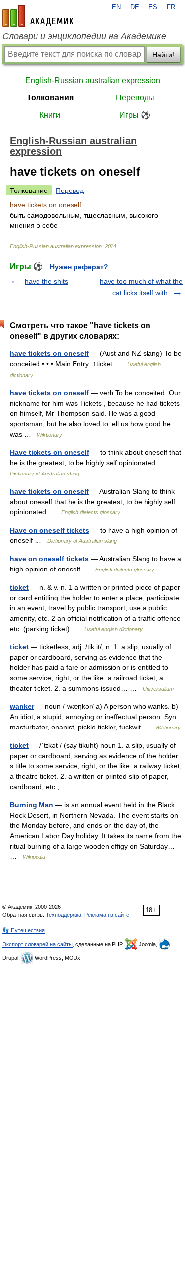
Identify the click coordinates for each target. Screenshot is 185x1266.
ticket (19, 587)
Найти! (163, 55)
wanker (22, 706)
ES (152, 7)
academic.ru (38, 16)
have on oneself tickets (49, 559)
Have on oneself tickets (49, 530)
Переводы (135, 98)
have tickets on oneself (49, 353)
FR (171, 7)
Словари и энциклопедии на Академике (84, 36)
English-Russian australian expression (92, 80)
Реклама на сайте (106, 915)
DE (134, 7)
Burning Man (31, 805)
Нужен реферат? (79, 267)
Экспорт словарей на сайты (37, 944)
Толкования (50, 98)
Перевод (70, 190)
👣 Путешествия (23, 930)
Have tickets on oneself (49, 452)
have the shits (46, 281)
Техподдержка (63, 915)
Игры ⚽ (134, 115)
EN (116, 7)
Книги (49, 115)
